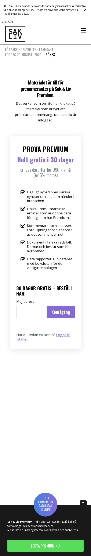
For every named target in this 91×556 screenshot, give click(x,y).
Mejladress (25, 301)
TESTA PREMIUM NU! (45, 546)
